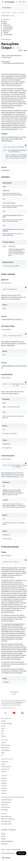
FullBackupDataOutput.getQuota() (12, 319)
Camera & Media (5, 750)
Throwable (6, 682)
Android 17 (4, 778)
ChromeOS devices (6, 766)
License (8, 849)
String (17, 229)
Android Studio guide (6, 799)
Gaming (3, 742)
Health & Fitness (5, 747)
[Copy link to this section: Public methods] (16, 274)
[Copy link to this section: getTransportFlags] (15, 326)
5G (2, 755)
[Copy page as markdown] (18, 48)
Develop (14, 12)
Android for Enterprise (6, 723)
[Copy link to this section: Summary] (11, 177)
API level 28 (8, 329)
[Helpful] (11, 16)
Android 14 (4, 785)
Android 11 (3, 793)
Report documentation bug (8, 819)
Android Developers (5, 12)
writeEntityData (7, 215)
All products (4, 844)
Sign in (24, 2)
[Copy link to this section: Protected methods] (20, 547)
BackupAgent (10, 76)
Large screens (4, 761)
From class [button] (11, 266)
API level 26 (8, 283)
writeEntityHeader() (8, 107)
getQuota (5, 190)
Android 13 (4, 788)
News (2, 731)
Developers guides (5, 802)
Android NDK (4, 809)
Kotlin (20, 50)
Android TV (4, 771)
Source (3, 728)
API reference (6, 7)
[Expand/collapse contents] (10, 19)
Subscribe (21, 853)
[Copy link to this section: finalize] (7, 552)
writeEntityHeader (8, 229)
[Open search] (17, 2)
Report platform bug (6, 816)
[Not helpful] (13, 16)
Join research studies (6, 824)
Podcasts (3, 736)
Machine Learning (5, 745)
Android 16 (4, 780)
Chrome (3, 836)
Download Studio (5, 807)
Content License (19, 702)
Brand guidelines (16, 849)
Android (3, 721)
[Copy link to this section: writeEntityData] (14, 375)
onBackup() (22, 78)
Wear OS (3, 764)
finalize (11, 246)
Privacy (3, 752)
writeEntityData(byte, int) (14, 476)
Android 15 (4, 783)
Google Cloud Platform (7, 841)
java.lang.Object (5, 61)
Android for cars (5, 769)
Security (3, 726)
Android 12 (4, 790)
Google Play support (6, 821)
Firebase (3, 839)
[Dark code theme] (26, 145)
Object (9, 57)
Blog (2, 733)
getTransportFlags (8, 203)
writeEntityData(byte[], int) (13, 129)
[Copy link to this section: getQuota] (9, 280)
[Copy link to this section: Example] (8, 134)
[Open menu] (2, 2)
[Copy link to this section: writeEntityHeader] (16, 456)
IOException (6, 444)
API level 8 (8, 39)
